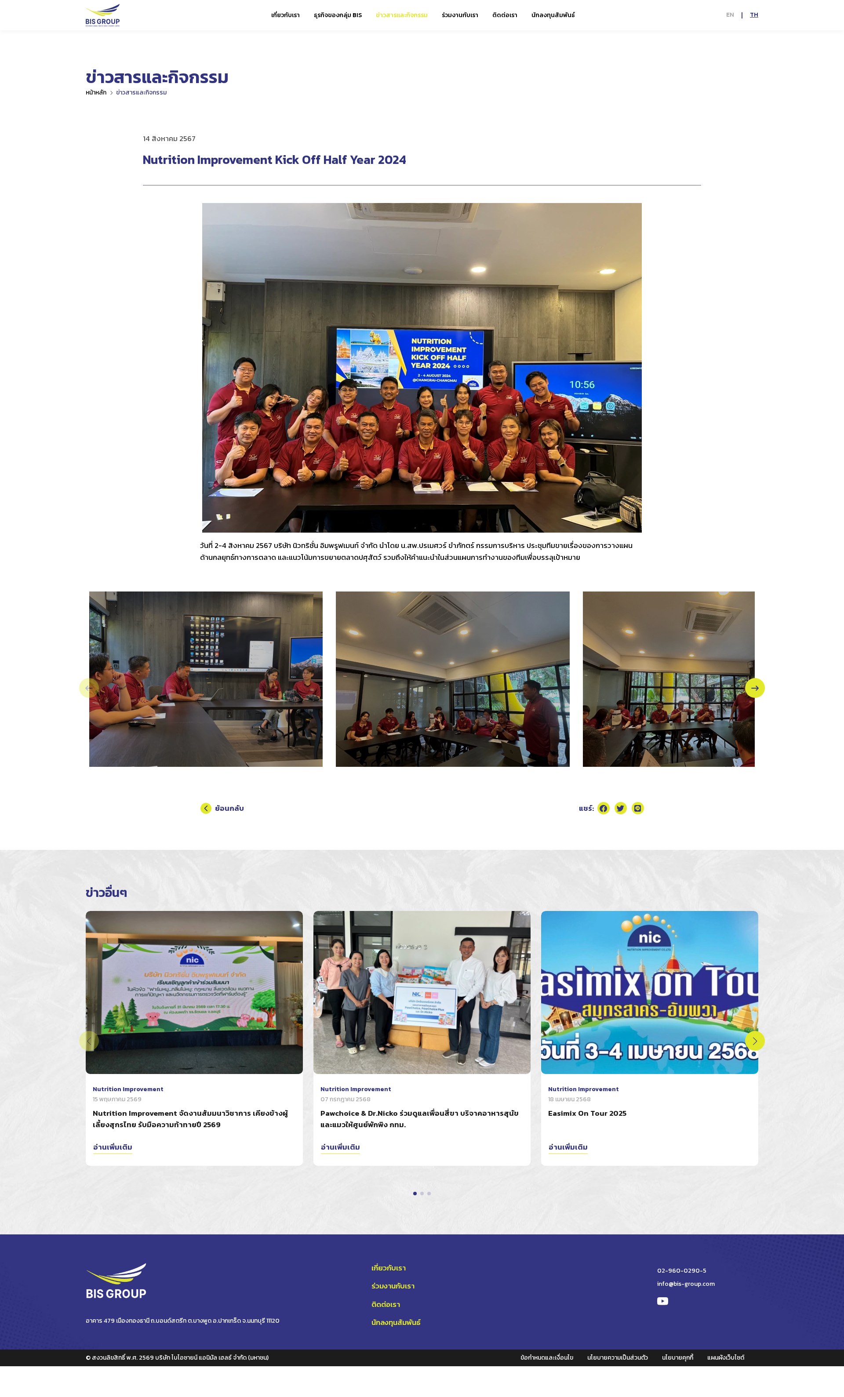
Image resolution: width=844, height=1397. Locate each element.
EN (730, 14)
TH (754, 14)
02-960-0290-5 (681, 1270)
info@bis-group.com (686, 1283)
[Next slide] (755, 688)
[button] (415, 1193)
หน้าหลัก (96, 92)
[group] (206, 679)
